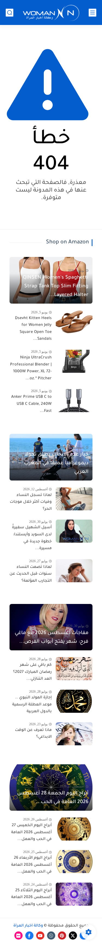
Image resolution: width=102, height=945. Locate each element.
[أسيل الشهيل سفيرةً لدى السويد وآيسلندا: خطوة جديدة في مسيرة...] (74, 531)
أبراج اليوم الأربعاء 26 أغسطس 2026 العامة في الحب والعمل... (31, 865)
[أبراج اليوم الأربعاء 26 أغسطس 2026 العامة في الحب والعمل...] (74, 861)
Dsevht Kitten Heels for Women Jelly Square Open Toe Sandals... (33, 329)
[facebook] (29, 935)
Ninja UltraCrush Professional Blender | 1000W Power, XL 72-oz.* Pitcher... (31, 368)
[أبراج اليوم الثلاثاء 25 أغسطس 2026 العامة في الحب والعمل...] (74, 894)
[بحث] (9, 12)
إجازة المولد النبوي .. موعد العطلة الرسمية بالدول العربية (32, 705)
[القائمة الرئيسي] (92, 12)
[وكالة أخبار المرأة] (51, 12)
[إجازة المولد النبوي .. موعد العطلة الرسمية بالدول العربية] (74, 701)
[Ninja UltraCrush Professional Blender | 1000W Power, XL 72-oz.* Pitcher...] (74, 361)
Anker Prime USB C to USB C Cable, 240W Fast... (31, 404)
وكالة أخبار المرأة (28, 926)
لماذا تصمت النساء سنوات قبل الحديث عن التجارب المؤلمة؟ (31, 574)
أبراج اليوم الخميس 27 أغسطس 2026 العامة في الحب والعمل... (31, 832)
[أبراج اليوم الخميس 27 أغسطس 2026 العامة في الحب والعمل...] (74, 829)
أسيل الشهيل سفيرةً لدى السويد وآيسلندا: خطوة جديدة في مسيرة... (32, 538)
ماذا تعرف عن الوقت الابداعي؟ (33, 734)
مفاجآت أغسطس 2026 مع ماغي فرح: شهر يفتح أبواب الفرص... (51, 638)
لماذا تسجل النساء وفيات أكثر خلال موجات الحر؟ (31, 502)
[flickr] (18, 935)
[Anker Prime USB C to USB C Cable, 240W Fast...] (74, 400)
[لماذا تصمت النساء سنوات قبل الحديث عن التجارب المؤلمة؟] (74, 570)
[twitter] (73, 935)
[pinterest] (62, 935)
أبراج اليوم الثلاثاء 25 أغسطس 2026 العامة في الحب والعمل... (31, 898)
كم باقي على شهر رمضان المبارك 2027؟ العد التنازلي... (32, 672)
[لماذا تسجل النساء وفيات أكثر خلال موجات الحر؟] (74, 498)
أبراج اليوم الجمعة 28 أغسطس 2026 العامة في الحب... (52, 798)
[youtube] (40, 935)
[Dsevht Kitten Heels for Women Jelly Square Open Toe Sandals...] (74, 321)
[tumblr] (51, 935)
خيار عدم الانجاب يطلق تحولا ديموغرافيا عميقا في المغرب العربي (56, 463)
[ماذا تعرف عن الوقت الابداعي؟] (74, 733)
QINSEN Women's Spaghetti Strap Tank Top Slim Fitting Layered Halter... (55, 286)
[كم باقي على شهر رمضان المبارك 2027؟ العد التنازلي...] (74, 668)
